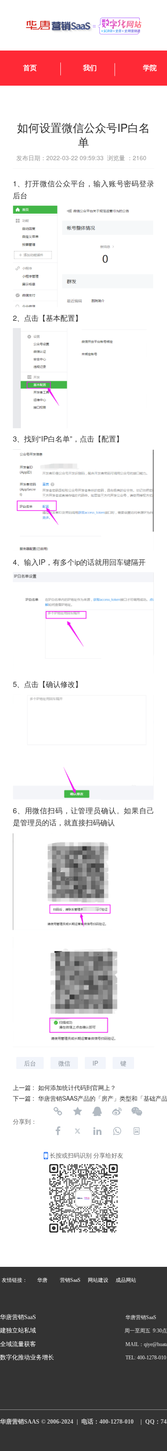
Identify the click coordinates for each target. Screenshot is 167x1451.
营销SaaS (70, 1280)
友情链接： (14, 1280)
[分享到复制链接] (58, 1111)
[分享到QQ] (97, 1111)
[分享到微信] (136, 1111)
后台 (30, 1063)
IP (95, 1063)
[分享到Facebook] (58, 1131)
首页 (30, 68)
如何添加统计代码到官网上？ (77, 1087)
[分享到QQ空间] (77, 1111)
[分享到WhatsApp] (117, 1131)
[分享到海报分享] (136, 1131)
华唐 (42, 1280)
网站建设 (98, 1280)
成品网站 (126, 1280)
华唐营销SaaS (18, 1317)
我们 (90, 68)
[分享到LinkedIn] (97, 1131)
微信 (64, 1063)
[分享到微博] (117, 1111)
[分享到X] (77, 1131)
